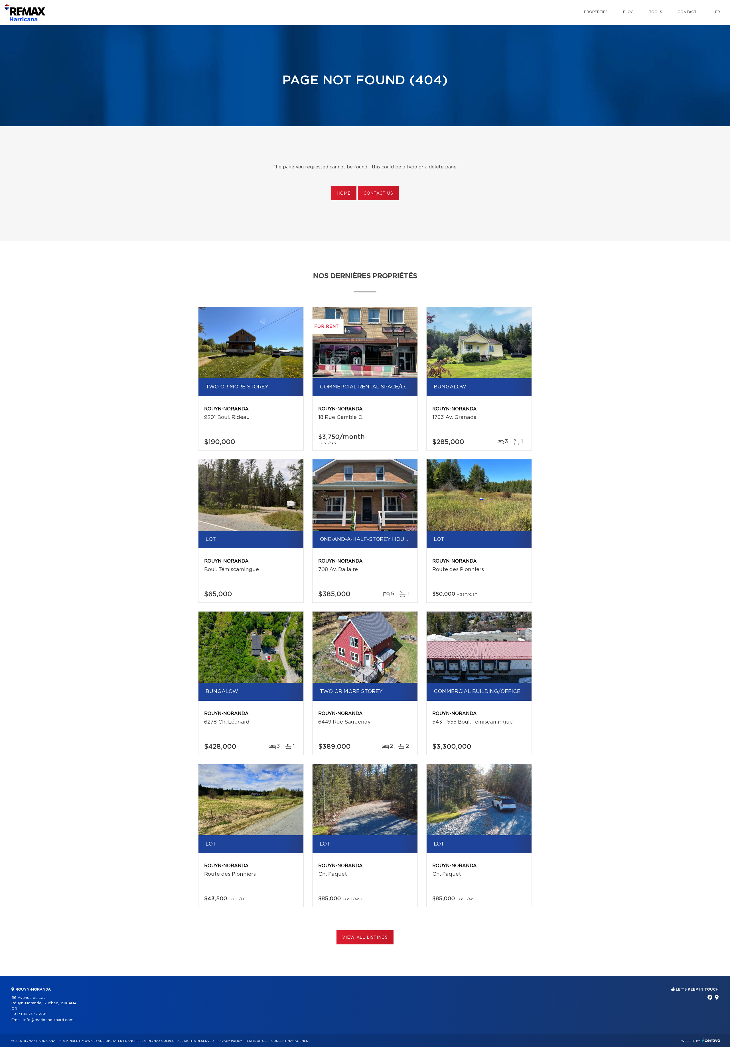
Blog (628, 12)
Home (344, 193)
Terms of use (256, 1041)
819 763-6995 (34, 1014)
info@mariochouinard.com (48, 1020)
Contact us (378, 193)
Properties (596, 12)
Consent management (290, 1041)
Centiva (711, 1040)
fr (717, 12)
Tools (655, 12)
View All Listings (365, 938)
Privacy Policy (229, 1041)
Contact (687, 12)
